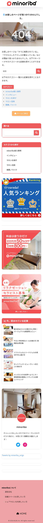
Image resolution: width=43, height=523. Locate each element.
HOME (23, 513)
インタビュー (11, 94)
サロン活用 (10, 101)
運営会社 (8, 491)
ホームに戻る (22, 113)
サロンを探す (11, 98)
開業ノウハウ (11, 104)
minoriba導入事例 (13, 91)
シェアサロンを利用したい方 (16, 501)
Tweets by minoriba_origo (13, 455)
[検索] (38, 71)
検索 (36, 132)
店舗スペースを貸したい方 (15, 496)
